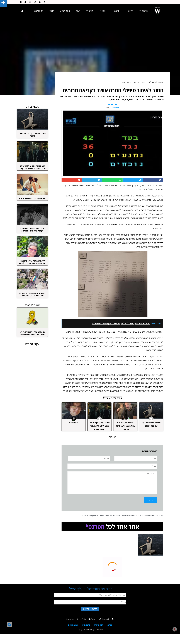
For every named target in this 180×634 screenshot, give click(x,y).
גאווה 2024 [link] (65, 10)
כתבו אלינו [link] (86, 625)
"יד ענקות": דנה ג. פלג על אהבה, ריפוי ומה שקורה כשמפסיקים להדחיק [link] (32, 262)
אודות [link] (110, 625)
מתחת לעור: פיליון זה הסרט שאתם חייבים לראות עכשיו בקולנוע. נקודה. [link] (99, 425)
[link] (3, 3)
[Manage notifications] (174, 629)
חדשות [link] (145, 10)
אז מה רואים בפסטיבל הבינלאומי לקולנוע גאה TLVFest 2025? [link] (32, 229)
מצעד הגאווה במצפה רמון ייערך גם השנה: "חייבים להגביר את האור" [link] (32, 294)
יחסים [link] (91, 10)
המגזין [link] (52, 10)
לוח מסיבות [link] (38, 10)
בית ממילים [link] (73, 422)
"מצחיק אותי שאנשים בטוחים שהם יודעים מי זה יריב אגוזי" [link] (125, 425)
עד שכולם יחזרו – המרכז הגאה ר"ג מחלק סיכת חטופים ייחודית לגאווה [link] (32, 333)
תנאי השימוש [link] (132, 515)
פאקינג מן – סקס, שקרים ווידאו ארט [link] (32, 198)
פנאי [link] (104, 10)
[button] (22, 10)
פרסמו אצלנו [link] (73, 625)
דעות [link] (78, 10)
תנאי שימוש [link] (98, 625)
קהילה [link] (130, 10)
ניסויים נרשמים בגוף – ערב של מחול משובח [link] (32, 134)
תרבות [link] (117, 10)
